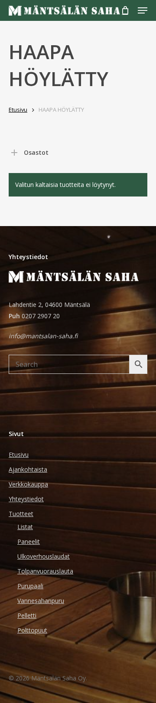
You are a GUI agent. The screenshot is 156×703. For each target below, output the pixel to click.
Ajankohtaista (28, 469)
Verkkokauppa (28, 484)
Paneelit (28, 541)
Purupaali (30, 586)
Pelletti (26, 615)
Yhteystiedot (26, 499)
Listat (25, 527)
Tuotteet (21, 514)
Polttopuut (32, 630)
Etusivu (18, 109)
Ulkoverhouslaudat (43, 556)
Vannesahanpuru (40, 600)
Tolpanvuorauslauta (45, 571)
